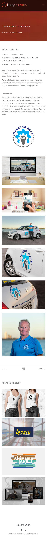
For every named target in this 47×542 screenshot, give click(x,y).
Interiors (11, 457)
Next (41, 369)
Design (21, 58)
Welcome (5, 32)
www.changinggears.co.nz (21, 64)
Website (21, 61)
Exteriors (30, 454)
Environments (20, 454)
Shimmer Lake (12, 451)
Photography (7, 61)
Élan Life (10, 392)
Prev (6, 369)
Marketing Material (31, 58)
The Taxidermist (14, 480)
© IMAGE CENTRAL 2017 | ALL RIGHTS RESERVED (23, 534)
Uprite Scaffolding (15, 422)
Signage (15, 61)
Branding (14, 58)
